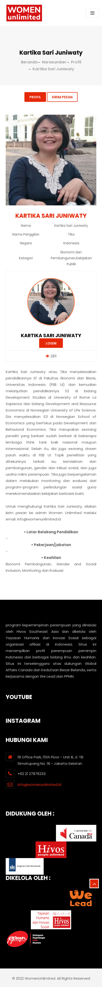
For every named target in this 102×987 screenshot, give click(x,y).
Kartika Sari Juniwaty (51, 335)
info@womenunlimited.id (39, 784)
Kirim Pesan (62, 97)
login (51, 343)
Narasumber (54, 62)
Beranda (29, 62)
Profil (35, 97)
